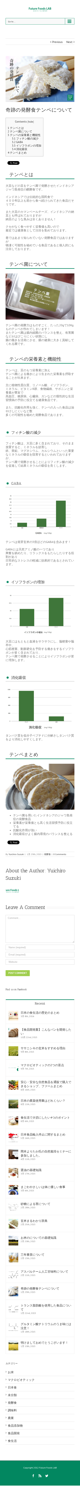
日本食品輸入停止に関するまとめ (43, 1134)
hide (30, 121)
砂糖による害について (35, 1204)
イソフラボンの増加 (26, 145)
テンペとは (16, 128)
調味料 (12, 1410)
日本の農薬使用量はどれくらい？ (43, 1100)
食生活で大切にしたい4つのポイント (45, 1117)
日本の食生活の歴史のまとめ (40, 1012)
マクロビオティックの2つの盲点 (42, 1065)
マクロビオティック (21, 1380)
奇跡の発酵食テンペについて (40, 1288)
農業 (11, 1418)
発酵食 (47, 854)
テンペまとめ (17, 152)
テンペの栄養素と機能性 (24, 135)
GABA (17, 142)
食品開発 (14, 1433)
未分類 (12, 1395)
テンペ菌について (20, 131)
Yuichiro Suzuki (16, 854)
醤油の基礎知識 (31, 1170)
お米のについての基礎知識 (38, 1238)
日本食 (12, 1387)
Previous (57, 42)
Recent (40, 1003)
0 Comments (59, 854)
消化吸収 (19, 149)
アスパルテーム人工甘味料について (44, 1271)
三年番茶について (32, 1254)
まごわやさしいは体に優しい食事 (43, 1187)
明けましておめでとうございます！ (44, 1342)
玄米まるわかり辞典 (34, 1221)
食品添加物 (15, 1425)
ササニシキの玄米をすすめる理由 (43, 1048)
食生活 (12, 1441)
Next (69, 42)
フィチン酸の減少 (25, 138)
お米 (11, 1372)
